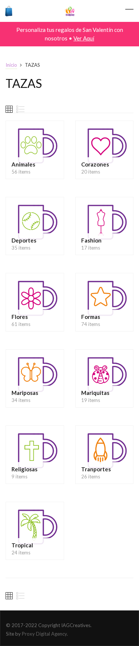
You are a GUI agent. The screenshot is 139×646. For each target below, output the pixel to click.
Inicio (11, 65)
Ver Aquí (83, 38)
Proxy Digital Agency (44, 634)
